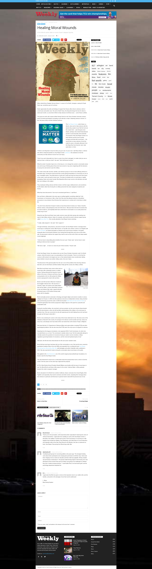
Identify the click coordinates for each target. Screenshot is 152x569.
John (92, 46)
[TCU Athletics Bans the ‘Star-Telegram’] (45, 416)
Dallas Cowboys (101, 71)
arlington (100, 65)
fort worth (96, 80)
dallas (94, 71)
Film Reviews (94, 544)
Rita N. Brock (46, 433)
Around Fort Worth (95, 541)
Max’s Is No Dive (42, 401)
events (94, 74)
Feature (43, 24)
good (110, 80)
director (109, 71)
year (93, 101)
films (93, 77)
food (98, 77)
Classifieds (69, 7)
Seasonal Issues (58, 7)
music (107, 87)
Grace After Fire (45, 219)
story (111, 93)
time (103, 99)
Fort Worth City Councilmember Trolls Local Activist (62, 423)
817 (93, 65)
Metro (92, 553)
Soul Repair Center (73, 124)
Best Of (38, 7)
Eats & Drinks (74, 4)
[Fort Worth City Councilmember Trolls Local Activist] (63, 416)
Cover (38, 4)
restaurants (107, 90)
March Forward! (41, 230)
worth (111, 99)
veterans (83, 389)
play (100, 90)
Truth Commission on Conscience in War (71, 389)
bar (99, 68)
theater (94, 99)
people (94, 90)
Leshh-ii (93, 42)
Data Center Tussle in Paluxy (79, 423)
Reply (44, 447)
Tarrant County (97, 96)
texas (110, 96)
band (111, 65)
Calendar (64, 4)
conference (67, 152)
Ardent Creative (68, 567)
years (96, 101)
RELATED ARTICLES (43, 407)
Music (94, 4)
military (43, 389)
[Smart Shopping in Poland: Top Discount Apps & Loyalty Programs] (68, 542)
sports (107, 93)
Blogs (92, 546)
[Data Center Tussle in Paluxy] (80, 416)
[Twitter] (115, 1)
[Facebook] (110, 1)
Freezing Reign (83, 401)
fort (108, 77)
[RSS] (113, 1)
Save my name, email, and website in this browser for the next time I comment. (56, 524)
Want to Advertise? (99, 7)
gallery (105, 80)
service (50, 389)
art (107, 65)
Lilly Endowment (51, 354)
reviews (95, 93)
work (107, 99)
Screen (101, 4)
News (39, 24)
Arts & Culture (46, 4)
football (103, 77)
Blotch (56, 4)
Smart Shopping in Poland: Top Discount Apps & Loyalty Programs (80, 541)
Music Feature (94, 551)
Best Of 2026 (98, 42)
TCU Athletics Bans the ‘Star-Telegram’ (44, 423)
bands (94, 68)
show (102, 93)
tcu (105, 96)
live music (102, 84)
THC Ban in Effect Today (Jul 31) (102, 57)
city (102, 68)
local (109, 84)
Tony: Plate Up (77, 548)
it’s (92, 84)
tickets (99, 99)
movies (101, 87)
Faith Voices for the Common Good (75, 300)
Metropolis (85, 4)
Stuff (107, 4)
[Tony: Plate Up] (68, 550)
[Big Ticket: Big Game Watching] (68, 558)
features (102, 74)
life (96, 84)
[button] (114, 6)
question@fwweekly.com (48, 553)
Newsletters (87, 7)
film (109, 74)
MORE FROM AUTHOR (54, 407)
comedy (107, 68)
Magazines (47, 7)
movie (94, 87)
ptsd (47, 389)
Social (78, 7)
